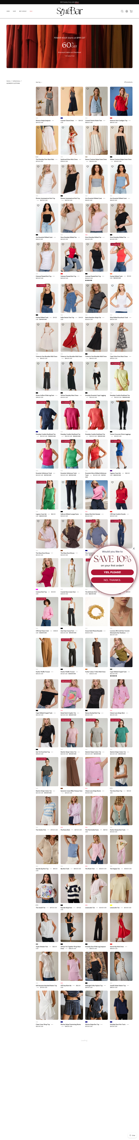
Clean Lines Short (41, 1104)
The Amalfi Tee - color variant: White (37, 905)
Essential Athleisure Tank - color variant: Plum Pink (37, 470)
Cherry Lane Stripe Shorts (93, 791)
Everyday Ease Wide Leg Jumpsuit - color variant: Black (86, 944)
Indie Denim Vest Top (67, 317)
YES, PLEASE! (112, 572)
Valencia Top (65, 1063)
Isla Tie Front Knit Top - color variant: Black (37, 749)
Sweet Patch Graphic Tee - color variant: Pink (62, 710)
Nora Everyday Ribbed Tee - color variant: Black (111, 234)
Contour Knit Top (41, 592)
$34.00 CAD (89, 715)
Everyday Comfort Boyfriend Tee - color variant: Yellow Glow (111, 392)
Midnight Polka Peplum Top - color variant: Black (86, 983)
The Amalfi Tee (40, 907)
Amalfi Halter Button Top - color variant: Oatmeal (111, 983)
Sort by (38, 82)
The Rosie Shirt (65, 830)
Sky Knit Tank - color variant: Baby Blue (62, 866)
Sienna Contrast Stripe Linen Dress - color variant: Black (111, 156)
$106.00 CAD (118, 1106)
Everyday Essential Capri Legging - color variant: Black (86, 392)
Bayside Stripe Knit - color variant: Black (62, 905)
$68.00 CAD (89, 122)
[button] (31, 11)
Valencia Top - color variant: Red (62, 1060)
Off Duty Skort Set (66, 985)
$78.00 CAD (64, 161)
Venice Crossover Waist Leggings (120, 434)
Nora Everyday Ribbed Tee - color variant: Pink (86, 234)
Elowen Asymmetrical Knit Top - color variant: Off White (37, 195)
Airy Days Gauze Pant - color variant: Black (62, 628)
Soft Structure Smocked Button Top (46, 985)
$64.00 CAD (43, 358)
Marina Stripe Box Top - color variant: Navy (86, 1021)
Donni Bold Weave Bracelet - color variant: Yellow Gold (86, 628)
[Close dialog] (134, 548)
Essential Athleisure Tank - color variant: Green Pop (62, 470)
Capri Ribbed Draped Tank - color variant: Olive (111, 669)
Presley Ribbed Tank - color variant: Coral (111, 273)
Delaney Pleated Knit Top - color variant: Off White (37, 273)
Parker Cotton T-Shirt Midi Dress (95, 672)
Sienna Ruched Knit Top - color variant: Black (86, 710)
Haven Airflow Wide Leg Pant (45, 395)
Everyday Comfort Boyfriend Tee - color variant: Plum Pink (62, 431)
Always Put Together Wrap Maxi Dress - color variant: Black (62, 944)
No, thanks (112, 587)
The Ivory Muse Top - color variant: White (111, 788)
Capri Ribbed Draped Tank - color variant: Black (37, 710)
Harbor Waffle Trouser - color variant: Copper (37, 669)
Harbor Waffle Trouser (43, 672)
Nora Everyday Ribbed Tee (69, 237)
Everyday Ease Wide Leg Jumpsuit (95, 946)
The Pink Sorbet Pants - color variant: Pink (86, 827)
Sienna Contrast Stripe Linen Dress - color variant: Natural (86, 156)
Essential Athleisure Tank (44, 473)
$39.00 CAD (89, 633)
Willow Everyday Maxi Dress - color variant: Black (62, 392)
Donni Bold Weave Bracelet (93, 631)
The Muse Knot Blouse (43, 553)
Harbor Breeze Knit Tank (117, 830)
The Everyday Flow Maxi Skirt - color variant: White (37, 156)
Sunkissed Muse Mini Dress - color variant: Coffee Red (62, 156)
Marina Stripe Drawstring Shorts (71, 1024)
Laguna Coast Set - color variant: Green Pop (37, 511)
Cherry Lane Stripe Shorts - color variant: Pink (86, 788)
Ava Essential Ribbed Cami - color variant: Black (37, 234)
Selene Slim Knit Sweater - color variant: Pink (86, 511)
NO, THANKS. (112, 580)
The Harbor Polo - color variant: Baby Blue (37, 827)
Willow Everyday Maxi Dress (69, 395)
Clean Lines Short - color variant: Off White (37, 1102)
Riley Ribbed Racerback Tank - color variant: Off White (111, 315)
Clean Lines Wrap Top (43, 1024)
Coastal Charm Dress (67, 120)
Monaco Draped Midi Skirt (69, 1104)
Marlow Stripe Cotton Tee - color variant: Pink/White (62, 749)
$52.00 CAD (113, 715)
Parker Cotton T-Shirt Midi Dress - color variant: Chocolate (86, 669)
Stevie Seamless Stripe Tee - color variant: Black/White (86, 315)
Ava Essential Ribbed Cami (93, 198)
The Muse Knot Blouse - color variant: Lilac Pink (37, 550)
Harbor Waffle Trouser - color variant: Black (62, 669)
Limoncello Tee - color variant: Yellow (111, 905)
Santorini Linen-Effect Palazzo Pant (71, 791)
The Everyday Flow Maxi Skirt (45, 159)
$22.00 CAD (93, 397)
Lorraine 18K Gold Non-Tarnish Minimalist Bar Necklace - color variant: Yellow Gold (111, 628)
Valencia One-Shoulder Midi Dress (46, 356)
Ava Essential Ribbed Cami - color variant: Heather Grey (86, 195)
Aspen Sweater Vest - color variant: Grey (37, 944)
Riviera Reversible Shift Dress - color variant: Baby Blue (86, 1102)
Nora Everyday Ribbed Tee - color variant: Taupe (62, 234)
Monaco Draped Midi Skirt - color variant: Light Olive (62, 1102)
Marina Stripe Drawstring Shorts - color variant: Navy (62, 1021)
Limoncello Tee (90, 907)
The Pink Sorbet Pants (92, 830)
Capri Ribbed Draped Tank (118, 672)
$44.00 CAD (68, 793)
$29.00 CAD (39, 278)
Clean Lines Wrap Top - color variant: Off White (37, 1021)
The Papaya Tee (115, 868)
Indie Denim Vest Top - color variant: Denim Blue (62, 315)
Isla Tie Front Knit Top (43, 752)
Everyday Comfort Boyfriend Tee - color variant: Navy (37, 431)
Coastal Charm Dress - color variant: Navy (62, 118)
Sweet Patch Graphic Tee (68, 713)
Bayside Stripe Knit (66, 907)
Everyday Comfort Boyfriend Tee (120, 395)
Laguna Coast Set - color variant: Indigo (111, 470)
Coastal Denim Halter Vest (93, 120)
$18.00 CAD (88, 200)
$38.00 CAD (39, 754)
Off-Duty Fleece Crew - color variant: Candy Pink (37, 628)
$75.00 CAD (54, 830)
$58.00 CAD (103, 868)
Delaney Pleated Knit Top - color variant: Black (86, 273)
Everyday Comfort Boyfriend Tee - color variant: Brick (86, 431)
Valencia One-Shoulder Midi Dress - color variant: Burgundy (62, 353)
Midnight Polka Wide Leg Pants (95, 1063)
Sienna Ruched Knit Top (92, 713)
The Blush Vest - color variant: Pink (86, 866)
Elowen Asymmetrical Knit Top (45, 198)
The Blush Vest (90, 868)
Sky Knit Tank (65, 868)
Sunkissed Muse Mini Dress (69, 159)
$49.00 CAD (113, 516)
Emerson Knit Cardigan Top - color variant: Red (111, 118)
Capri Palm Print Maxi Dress (119, 356)
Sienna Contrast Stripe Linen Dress (96, 159)
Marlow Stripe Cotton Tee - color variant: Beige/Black (86, 749)
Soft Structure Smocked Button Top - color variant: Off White (37, 983)
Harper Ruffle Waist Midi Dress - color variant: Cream (111, 1102)
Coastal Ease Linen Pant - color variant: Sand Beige (62, 589)
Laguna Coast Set (115, 473)
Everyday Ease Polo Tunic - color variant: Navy (111, 1021)
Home (8, 81)
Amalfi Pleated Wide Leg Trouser (120, 1063)
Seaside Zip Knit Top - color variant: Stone (37, 866)
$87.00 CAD (78, 830)
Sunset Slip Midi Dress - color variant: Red (111, 944)
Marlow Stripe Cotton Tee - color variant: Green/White (111, 749)
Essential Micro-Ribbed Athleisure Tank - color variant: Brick (86, 470)
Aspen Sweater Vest (42, 946)
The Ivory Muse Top (116, 791)
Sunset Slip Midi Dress (117, 946)
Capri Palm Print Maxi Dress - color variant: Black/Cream (111, 353)
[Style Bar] (69, 11)
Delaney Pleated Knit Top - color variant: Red (62, 273)
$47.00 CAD (53, 907)
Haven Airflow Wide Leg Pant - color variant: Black (37, 392)
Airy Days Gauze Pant (67, 631)
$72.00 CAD (93, 1065)
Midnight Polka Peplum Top (94, 985)
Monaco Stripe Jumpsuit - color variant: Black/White (37, 118)
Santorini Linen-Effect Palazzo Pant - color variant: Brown (62, 788)
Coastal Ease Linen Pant (68, 592)
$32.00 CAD (44, 200)
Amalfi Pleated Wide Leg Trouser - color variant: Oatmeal (111, 1060)
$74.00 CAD (39, 161)
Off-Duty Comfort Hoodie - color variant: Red (111, 511)
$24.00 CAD (64, 239)
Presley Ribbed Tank (116, 276)
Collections (16, 81)
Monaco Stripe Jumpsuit (43, 120)
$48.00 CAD (113, 358)
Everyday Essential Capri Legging (95, 395)
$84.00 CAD (64, 1106)
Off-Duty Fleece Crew (42, 631)
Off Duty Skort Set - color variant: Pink (62, 983)
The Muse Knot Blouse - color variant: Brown (62, 550)
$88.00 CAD (113, 948)
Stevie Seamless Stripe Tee (93, 317)
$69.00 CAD (113, 122)
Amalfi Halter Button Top (118, 985)
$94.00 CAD (39, 122)
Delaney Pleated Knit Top (43, 276)
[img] (88, 280)
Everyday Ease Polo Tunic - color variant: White (37, 1060)
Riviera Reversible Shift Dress (94, 1104)
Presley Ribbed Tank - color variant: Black (37, 315)
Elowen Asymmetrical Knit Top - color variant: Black (62, 195)
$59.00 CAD (39, 673)
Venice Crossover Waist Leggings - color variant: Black (111, 431)
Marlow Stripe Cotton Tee (68, 752)
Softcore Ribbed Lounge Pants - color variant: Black (62, 511)
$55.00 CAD (64, 516)
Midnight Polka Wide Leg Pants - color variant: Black (86, 1060)
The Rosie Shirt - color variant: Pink (62, 827)
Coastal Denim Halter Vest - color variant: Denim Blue (86, 118)
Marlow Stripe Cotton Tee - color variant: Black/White (37, 788)
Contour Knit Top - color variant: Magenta (37, 589)
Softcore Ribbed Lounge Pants (70, 514)
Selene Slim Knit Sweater (92, 514)
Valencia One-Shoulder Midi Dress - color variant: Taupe (37, 353)
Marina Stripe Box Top (92, 1024)
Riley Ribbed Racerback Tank (119, 317)
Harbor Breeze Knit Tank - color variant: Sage (111, 827)
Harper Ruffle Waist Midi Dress (119, 1104)
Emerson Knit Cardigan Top (118, 120)
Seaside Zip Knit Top (42, 868)
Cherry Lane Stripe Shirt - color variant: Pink (111, 710)
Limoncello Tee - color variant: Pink (86, 905)
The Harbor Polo (41, 830)
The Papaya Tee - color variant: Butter (111, 866)
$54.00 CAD (93, 161)
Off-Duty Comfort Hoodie (118, 514)
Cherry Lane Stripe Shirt (117, 713)
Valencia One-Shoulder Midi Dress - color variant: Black (86, 353)
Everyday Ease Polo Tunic (118, 1024)
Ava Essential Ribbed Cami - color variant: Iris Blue (111, 195)
